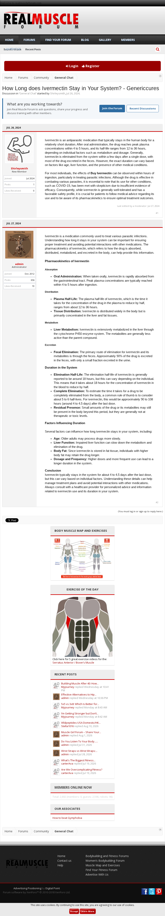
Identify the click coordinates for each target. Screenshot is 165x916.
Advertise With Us (97, 874)
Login (73, 66)
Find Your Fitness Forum (101, 870)
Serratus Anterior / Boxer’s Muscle (73, 662)
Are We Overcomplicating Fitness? (81, 769)
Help (60, 865)
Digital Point (52, 888)
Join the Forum (112, 108)
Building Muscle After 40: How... (80, 683)
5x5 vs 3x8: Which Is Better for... (80, 704)
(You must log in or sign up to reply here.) (140, 511)
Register (92, 66)
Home (9, 40)
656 (32, 279)
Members (128, 40)
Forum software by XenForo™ (36, 892)
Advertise (12, 48)
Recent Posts (33, 49)
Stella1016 (67, 726)
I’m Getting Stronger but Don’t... (79, 713)
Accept (74, 911)
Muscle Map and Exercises (103, 865)
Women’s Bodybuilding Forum (105, 860)
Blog (85, 40)
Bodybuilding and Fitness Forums (107, 856)
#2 (157, 502)
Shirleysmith (57, 93)
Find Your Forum (58, 40)
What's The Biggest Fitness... (78, 760)
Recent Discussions (143, 108)
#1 (157, 213)
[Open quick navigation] (160, 76)
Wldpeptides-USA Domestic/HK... (81, 722)
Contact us (64, 860)
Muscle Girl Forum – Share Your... (81, 732)
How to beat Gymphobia (67, 818)
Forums (29, 40)
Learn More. (88, 911)
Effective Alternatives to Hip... (78, 694)
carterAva (67, 763)
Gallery (105, 40)
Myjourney (67, 687)
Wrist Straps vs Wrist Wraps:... (79, 751)
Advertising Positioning (27, 888)
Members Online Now (73, 787)
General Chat (28, 93)
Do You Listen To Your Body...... (79, 741)
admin (19, 264)
